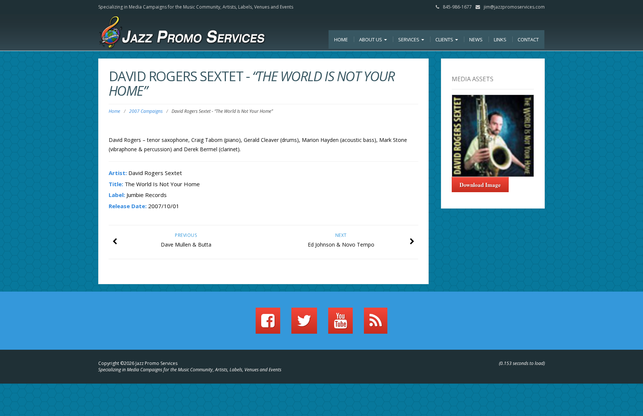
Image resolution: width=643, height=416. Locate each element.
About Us (371, 39)
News (476, 39)
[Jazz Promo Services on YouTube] (340, 324)
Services (409, 39)
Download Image (480, 185)
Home (341, 39)
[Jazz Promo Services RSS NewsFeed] (375, 324)
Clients (444, 39)
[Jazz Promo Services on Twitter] (304, 324)
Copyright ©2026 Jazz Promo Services (137, 363)
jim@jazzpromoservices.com (514, 7)
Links (500, 39)
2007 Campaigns (146, 111)
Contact (528, 39)
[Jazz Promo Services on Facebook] (268, 324)
